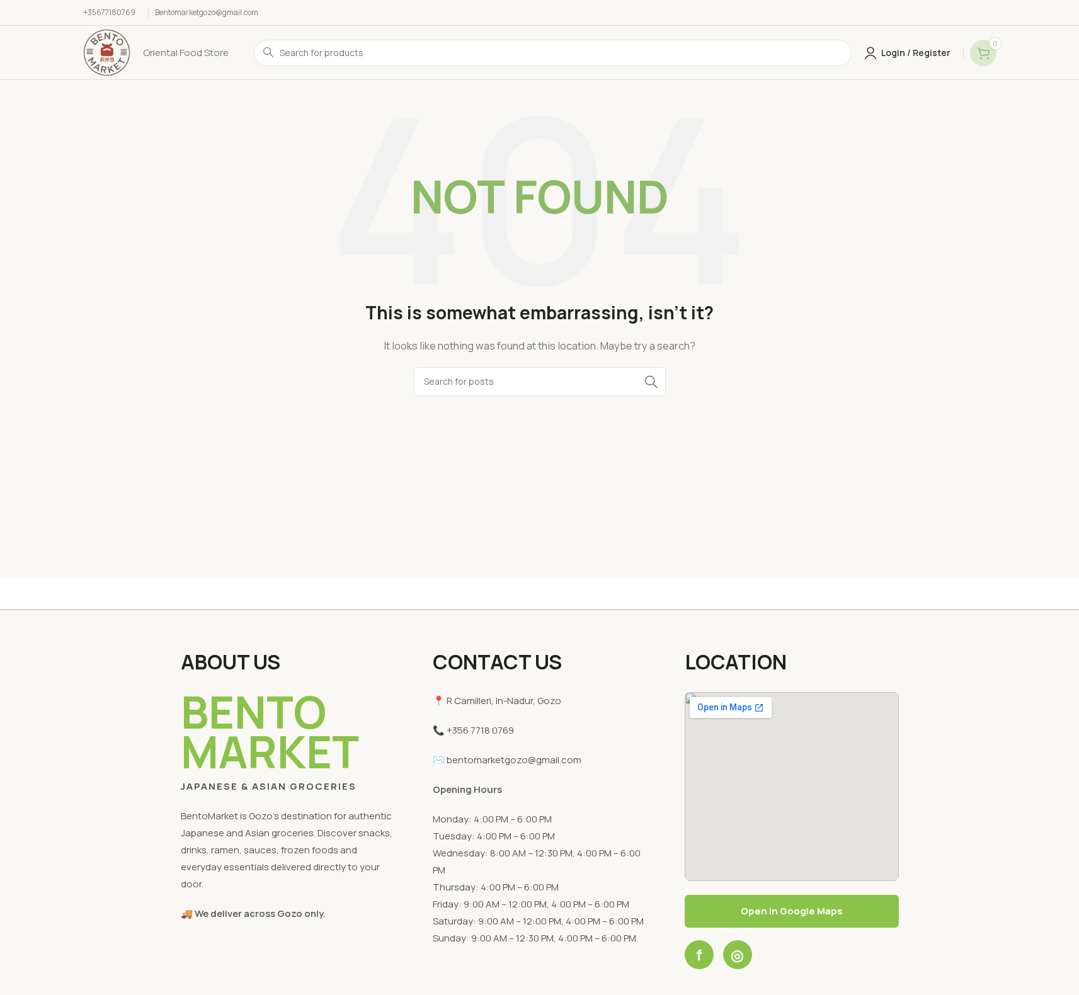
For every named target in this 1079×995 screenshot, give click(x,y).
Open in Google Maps (792, 911)
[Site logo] (106, 52)
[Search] (651, 381)
